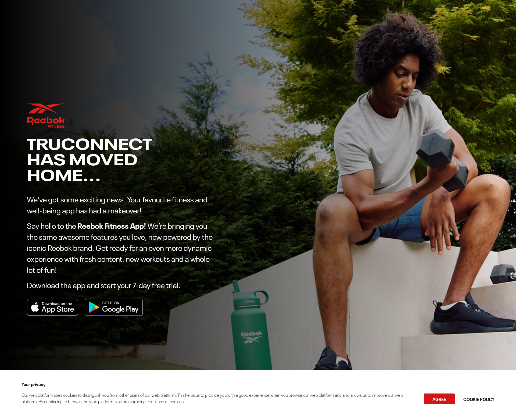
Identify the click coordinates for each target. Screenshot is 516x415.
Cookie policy (478, 399)
